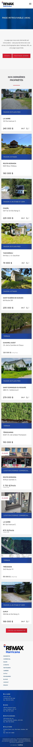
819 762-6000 (10, 721)
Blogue (5, 679)
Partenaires (7, 667)
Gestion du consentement (16, 742)
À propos (6, 664)
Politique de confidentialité (9, 741)
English (5, 685)
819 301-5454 (10, 700)
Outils (5, 673)
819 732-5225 (10, 711)
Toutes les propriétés (16, 630)
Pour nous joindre (21, 55)
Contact (6, 682)
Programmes (7, 676)
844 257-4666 (10, 732)
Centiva (20, 744)
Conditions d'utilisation (24, 741)
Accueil (7, 55)
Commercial (6, 659)
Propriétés (6, 656)
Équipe (5, 661)
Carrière (6, 670)
